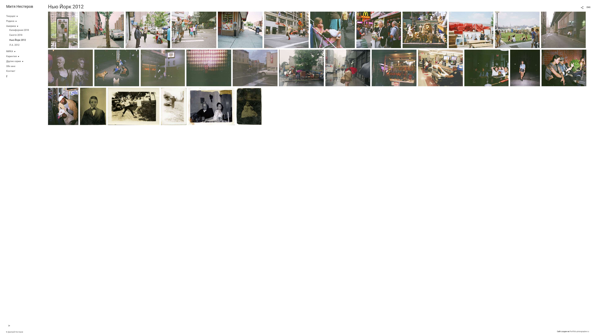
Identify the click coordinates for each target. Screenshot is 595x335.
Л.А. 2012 (14, 45)
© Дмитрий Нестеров (14, 332)
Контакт (10, 71)
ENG (588, 7)
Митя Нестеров (19, 6)
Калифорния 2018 (19, 30)
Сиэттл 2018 (15, 35)
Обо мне (10, 66)
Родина (10, 21)
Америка (11, 26)
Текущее (10, 16)
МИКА (9, 51)
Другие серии (13, 61)
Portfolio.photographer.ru (579, 332)
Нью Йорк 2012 (17, 40)
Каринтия (11, 56)
